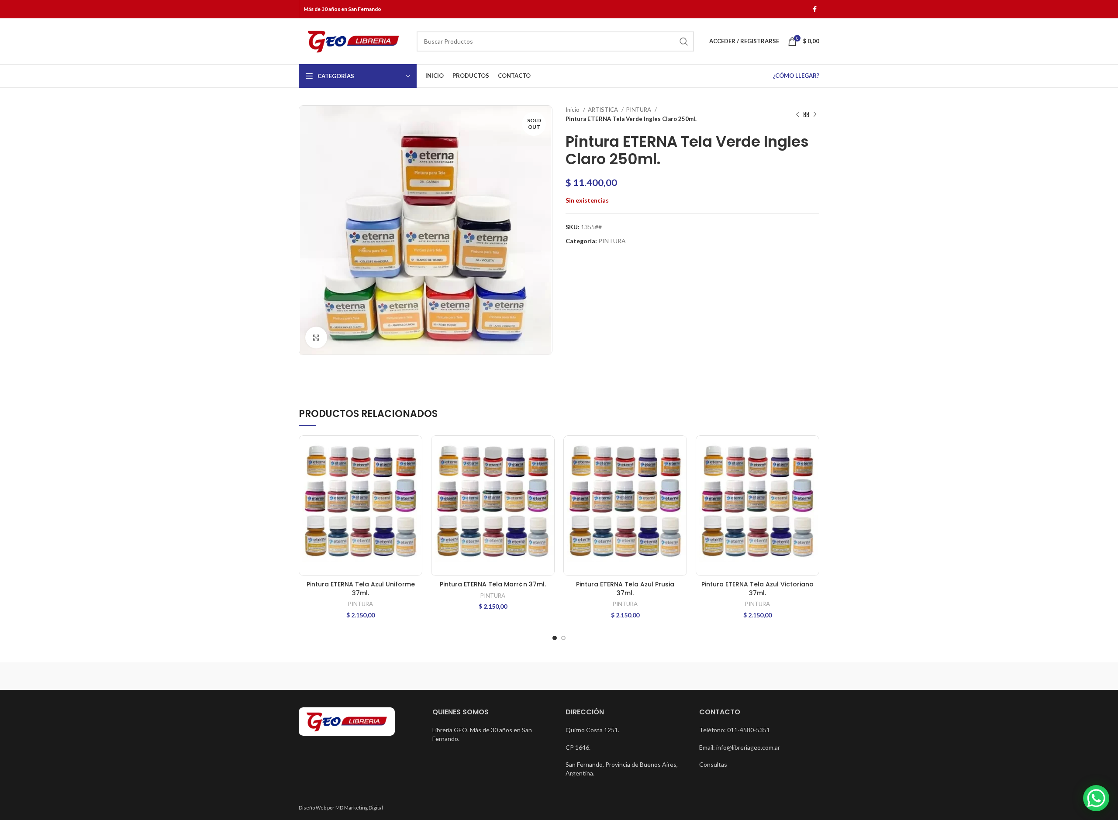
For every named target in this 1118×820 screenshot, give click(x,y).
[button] (416, 449)
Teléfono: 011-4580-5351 (734, 730)
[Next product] (815, 114)
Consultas (713, 764)
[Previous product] (797, 114)
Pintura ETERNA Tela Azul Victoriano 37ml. (757, 588)
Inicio (573, 109)
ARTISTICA (603, 109)
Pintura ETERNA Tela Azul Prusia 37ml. (625, 588)
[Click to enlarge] (316, 337)
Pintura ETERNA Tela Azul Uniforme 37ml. (361, 588)
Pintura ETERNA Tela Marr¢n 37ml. (493, 584)
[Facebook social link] (814, 9)
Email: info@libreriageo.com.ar (739, 747)
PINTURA (639, 109)
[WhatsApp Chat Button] (1096, 798)
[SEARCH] (684, 41)
